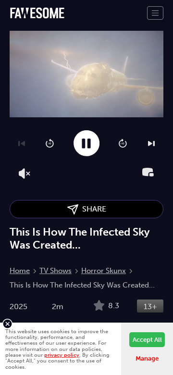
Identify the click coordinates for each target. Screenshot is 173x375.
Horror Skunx (103, 270)
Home (20, 270)
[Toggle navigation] (155, 13)
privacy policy (61, 354)
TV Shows (55, 270)
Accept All (147, 339)
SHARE (92, 208)
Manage (147, 358)
